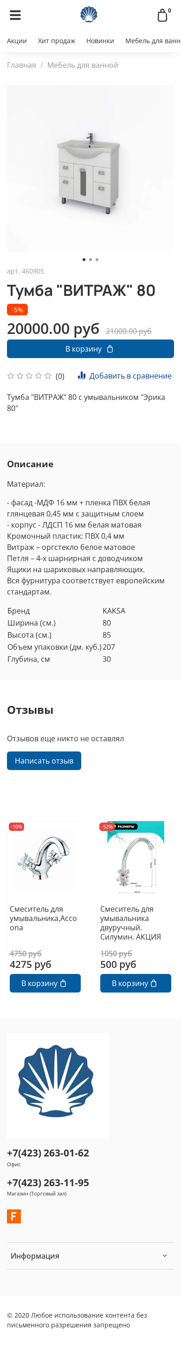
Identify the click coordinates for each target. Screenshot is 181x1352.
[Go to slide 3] (97, 259)
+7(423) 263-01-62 (48, 1152)
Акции (17, 40)
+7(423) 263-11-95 (48, 1182)
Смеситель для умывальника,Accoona (43, 918)
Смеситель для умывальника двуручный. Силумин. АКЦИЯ (130, 923)
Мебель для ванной (82, 65)
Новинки (100, 40)
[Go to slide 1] (84, 259)
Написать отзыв (44, 761)
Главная (21, 65)
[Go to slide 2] (90, 259)
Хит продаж (56, 40)
